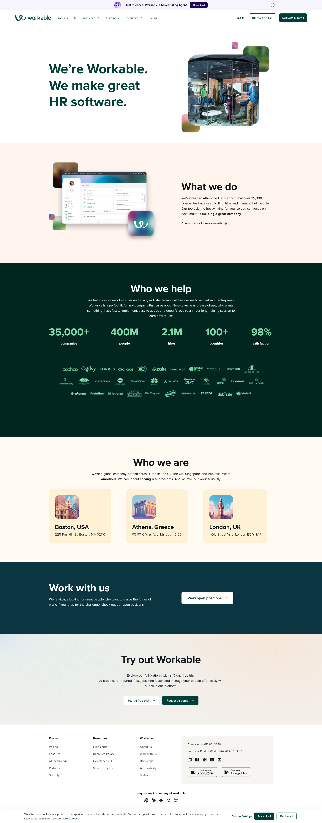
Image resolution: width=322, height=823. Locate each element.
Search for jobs (103, 768)
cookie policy (69, 818)
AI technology (58, 761)
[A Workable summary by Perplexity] (176, 800)
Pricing (152, 18)
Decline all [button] (286, 816)
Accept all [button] (264, 816)
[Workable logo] (33, 18)
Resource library (103, 754)
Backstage (146, 761)
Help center (100, 747)
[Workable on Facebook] (197, 761)
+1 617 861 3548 (211, 744)
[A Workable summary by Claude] (153, 800)
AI (75, 18)
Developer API (102, 761)
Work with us (148, 754)
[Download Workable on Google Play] (236, 776)
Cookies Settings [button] (242, 816)
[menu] (33, 18)
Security (54, 775)
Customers (112, 18)
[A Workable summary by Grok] (168, 800)
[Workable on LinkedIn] (189, 761)
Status (144, 775)
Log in (240, 18)
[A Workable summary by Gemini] (161, 800)
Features (54, 754)
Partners (54, 768)
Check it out (199, 5)
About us (146, 747)
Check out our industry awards (201, 223)
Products (62, 18)
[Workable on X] (204, 761)
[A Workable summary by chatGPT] (146, 800)
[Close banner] (272, 5)
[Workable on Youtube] (219, 761)
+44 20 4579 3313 (230, 751)
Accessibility (148, 768)
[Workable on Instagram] (212, 761)
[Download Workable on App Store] (202, 776)
